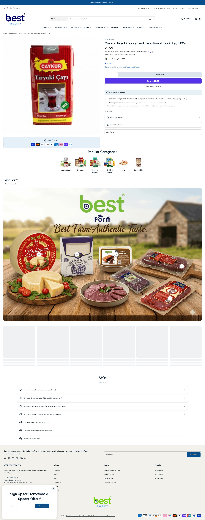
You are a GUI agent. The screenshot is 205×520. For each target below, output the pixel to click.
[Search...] (153, 19)
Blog (55, 478)
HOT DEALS (159, 471)
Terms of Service (110, 482)
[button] (195, 8)
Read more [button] (108, 111)
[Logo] (15, 19)
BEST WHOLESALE (143, 8)
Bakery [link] (124, 170)
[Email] (16, 8)
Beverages (12, 33)
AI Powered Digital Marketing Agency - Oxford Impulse (98, 516)
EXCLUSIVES (159, 474)
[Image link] (66, 165)
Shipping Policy (109, 478)
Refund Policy (109, 474)
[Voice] (150, 19)
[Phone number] (19, 8)
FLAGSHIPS (159, 478)
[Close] (53, 489)
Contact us (57, 482)
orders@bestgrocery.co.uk (12, 480)
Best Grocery (109, 40)
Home (5, 33)
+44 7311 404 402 (12, 478)
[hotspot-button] (39, 254)
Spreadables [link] (138, 170)
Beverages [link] (80, 170)
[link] (102, 382)
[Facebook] (4, 8)
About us (57, 471)
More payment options (153, 86)
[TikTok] (13, 8)
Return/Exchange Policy (112, 471)
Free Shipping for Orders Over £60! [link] (102, 3)
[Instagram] (10, 8)
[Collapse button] (102, 390)
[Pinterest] (7, 8)
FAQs (56, 474)
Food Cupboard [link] (66, 170)
